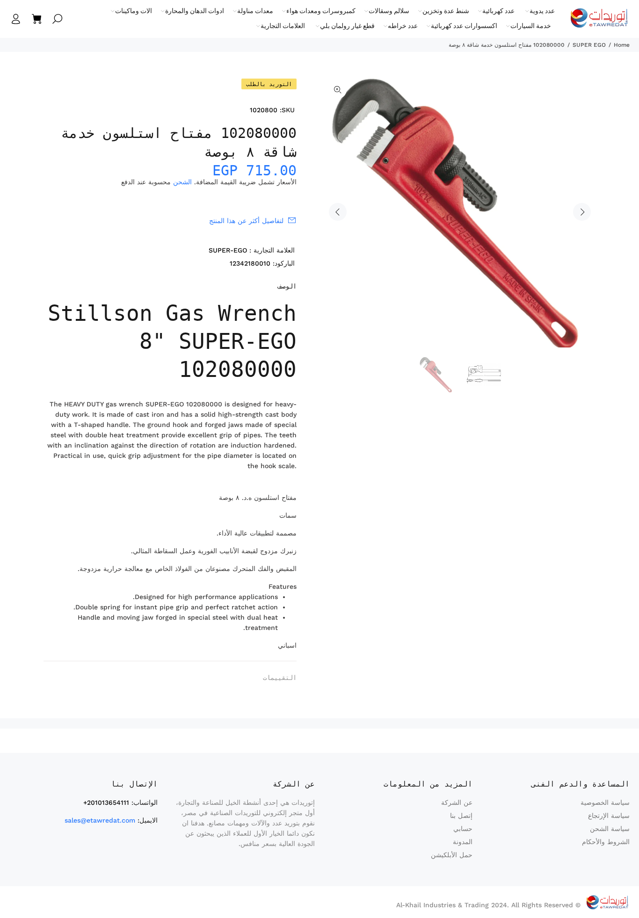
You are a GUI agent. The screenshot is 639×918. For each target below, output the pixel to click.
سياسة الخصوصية (605, 802)
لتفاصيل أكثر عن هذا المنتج (246, 220)
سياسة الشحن (610, 828)
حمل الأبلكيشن (451, 855)
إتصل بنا (461, 815)
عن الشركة (456, 802)
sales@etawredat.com (100, 820)
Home (622, 45)
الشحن (182, 182)
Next (582, 212)
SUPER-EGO (228, 250)
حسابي (462, 828)
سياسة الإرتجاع (609, 815)
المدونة (462, 842)
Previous (338, 212)
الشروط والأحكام (606, 842)
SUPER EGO (589, 45)
